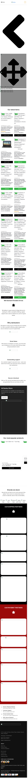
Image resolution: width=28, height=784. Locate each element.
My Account (3, 751)
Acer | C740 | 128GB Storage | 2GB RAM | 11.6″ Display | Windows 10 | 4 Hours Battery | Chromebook (7, 208)
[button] (25, 2)
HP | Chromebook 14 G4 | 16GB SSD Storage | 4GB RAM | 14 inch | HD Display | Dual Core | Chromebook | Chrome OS (6, 235)
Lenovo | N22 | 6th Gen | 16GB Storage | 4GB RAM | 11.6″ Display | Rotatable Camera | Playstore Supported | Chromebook (6, 260)
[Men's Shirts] (13, 62)
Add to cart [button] (7, 135)
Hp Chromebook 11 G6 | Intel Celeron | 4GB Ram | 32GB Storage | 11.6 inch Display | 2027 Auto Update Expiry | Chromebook (20, 235)
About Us (3, 745)
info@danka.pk (5, 740)
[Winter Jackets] (13, 98)
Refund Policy (4, 754)
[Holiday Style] (13, 80)
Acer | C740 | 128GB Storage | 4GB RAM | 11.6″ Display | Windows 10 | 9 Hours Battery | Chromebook (7, 128)
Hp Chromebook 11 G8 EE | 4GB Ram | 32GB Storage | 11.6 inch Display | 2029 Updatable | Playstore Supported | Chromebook (19, 208)
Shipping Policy (4, 756)
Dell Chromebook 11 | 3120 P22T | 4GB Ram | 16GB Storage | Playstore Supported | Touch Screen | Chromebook (19, 155)
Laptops (8, 125)
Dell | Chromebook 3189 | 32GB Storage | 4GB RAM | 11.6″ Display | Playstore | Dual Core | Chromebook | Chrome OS (19, 129)
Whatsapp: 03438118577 (6, 735)
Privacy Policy (4, 747)
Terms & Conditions (5, 748)
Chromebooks (4, 125)
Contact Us (3, 752)
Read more (20, 162)
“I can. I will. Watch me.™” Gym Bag (9, 464)
